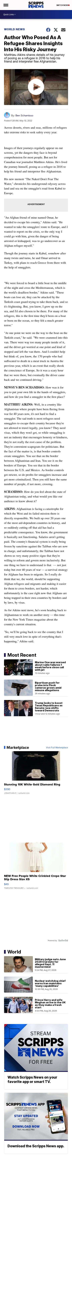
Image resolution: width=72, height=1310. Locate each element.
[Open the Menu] (6, 5)
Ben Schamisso (24, 115)
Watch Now (62, 5)
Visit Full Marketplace (57, 747)
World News (14, 29)
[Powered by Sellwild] (63, 940)
